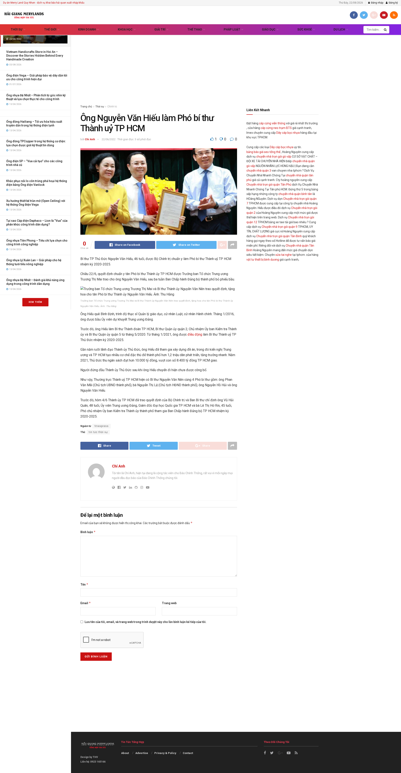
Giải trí (159, 29)
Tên (84, 584)
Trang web (169, 603)
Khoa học (125, 29)
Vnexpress (101, 426)
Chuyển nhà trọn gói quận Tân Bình (279, 236)
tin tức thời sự (98, 432)
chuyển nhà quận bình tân (295, 194)
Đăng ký (393, 2)
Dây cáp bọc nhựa (288, 132)
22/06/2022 (108, 139)
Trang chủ (86, 106)
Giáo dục (268, 29)
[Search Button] (385, 29)
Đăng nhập (376, 2)
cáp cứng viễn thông (272, 123)
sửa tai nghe (283, 254)
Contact (188, 753)
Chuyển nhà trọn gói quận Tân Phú (268, 184)
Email (85, 603)
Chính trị (112, 106)
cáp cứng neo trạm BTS (276, 128)
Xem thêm (35, 302)
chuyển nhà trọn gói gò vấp (273, 156)
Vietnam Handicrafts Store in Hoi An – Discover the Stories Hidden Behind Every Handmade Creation (34, 55)
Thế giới (50, 29)
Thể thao (194, 29)
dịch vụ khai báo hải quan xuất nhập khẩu (60, 2)
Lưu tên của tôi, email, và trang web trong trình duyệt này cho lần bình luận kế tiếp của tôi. (145, 622)
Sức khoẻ (304, 29)
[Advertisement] (236, 64)
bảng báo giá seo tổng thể (263, 152)
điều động (195, 334)
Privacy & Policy (165, 753)
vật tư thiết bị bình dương (262, 259)
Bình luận (88, 532)
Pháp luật (232, 29)
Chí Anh (90, 139)
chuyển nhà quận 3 (258, 170)
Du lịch (339, 29)
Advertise (141, 753)
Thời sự (16, 29)
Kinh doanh (87, 29)
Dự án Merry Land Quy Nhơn (19, 2)
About (125, 753)
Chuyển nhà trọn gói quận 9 (279, 226)
